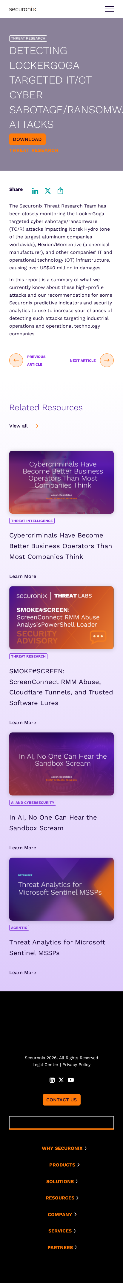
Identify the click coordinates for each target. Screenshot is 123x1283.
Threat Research (28, 656)
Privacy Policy (76, 1064)
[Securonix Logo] (22, 9)
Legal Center (46, 1064)
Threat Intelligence (32, 521)
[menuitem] (63, 1148)
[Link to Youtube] (71, 1079)
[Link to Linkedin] (52, 1079)
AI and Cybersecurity (32, 803)
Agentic (19, 928)
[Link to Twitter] (61, 1079)
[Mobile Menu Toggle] (109, 9)
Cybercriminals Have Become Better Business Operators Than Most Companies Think (60, 546)
